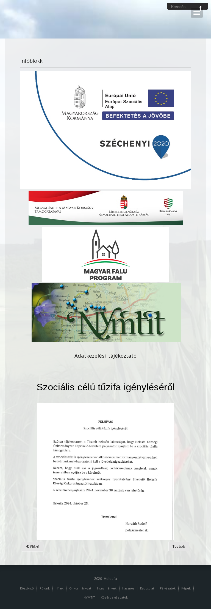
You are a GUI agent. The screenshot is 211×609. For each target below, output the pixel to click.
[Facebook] (200, 8)
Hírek (59, 588)
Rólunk (45, 588)
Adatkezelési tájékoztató (105, 355)
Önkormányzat (80, 588)
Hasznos (128, 588)
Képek (186, 588)
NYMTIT (89, 597)
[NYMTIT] (106, 312)
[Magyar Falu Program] (105, 253)
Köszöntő (27, 588)
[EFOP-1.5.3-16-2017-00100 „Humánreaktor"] (105, 129)
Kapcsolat (147, 588)
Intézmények (106, 588)
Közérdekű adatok (114, 597)
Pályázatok (168, 588)
